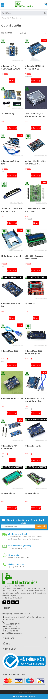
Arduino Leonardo (33, 446)
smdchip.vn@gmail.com (14, 633)
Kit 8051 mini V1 (32, 493)
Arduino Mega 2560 (9, 351)
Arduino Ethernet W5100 (12, 398)
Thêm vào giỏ (36, 80)
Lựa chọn (12, 460)
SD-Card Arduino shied (11, 256)
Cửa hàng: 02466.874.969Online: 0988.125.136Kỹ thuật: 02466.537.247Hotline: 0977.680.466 (11, 627)
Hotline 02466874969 (24, 696)
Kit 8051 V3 (30, 303)
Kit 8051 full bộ (7, 113)
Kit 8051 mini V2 (8, 493)
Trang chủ (5, 18)
